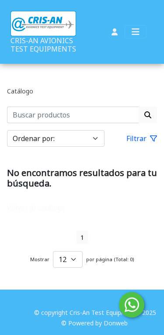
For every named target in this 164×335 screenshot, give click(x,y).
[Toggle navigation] (136, 31)
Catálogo (20, 91)
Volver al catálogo (36, 208)
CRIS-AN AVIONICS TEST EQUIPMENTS (43, 45)
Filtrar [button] (137, 138)
